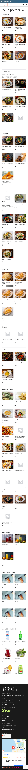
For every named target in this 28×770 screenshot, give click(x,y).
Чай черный (4, 618)
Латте (3, 601)
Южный (3, 562)
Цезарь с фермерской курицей (6, 260)
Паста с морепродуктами (20, 106)
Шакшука (17, 61)
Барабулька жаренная (6, 89)
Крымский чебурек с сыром (6, 317)
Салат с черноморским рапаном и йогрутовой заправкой (7, 243)
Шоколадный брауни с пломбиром (20, 340)
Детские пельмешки (6, 401)
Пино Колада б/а (5, 675)
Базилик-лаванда (5, 544)
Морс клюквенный (6, 658)
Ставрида (17, 123)
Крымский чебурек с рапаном (19, 300)
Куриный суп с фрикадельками (5, 419)
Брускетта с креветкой (19, 146)
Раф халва (17, 601)
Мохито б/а (17, 658)
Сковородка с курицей (19, 470)
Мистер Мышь (18, 419)
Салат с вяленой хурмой (20, 204)
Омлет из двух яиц (6, 44)
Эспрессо (17, 618)
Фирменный (4, 61)
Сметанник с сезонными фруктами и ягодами (7, 340)
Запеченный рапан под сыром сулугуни (20, 90)
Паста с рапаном (18, 453)
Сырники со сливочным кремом (20, 45)
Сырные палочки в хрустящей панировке (6, 182)
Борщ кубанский (5, 362)
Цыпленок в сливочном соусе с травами (7, 522)
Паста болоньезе (5, 436)
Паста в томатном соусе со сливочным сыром (20, 436)
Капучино (17, 584)
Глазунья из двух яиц (6, 27)
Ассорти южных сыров (6, 146)
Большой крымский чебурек (6, 282)
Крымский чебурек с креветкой (19, 282)
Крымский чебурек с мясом (6, 300)
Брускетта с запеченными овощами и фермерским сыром (7, 164)
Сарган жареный (5, 123)
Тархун (16, 544)
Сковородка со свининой (20, 487)
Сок (15, 675)
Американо (4, 584)
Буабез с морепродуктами (20, 362)
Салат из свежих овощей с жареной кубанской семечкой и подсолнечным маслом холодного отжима (7, 206)
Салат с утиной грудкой (20, 224)
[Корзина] (26, 4)
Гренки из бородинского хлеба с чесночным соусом (20, 164)
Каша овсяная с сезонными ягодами (19, 28)
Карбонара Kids (18, 401)
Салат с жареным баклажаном (5, 225)
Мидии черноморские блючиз (6, 107)
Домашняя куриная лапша (7, 379)
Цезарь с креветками (19, 241)
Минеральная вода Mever (7, 641)
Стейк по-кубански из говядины (6, 505)
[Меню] (23, 4)
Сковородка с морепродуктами (5, 488)
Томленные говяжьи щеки (20, 505)
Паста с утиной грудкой (7, 470)
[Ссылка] (5, 4)
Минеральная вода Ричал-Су (20, 642)
